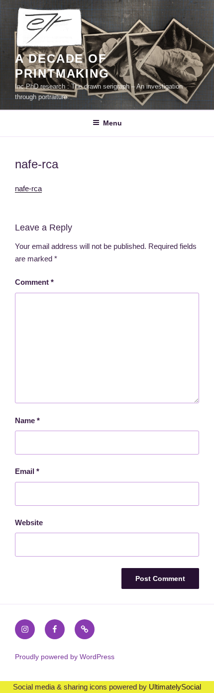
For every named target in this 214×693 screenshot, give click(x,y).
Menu (112, 123)
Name (27, 420)
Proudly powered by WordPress (64, 657)
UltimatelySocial (175, 687)
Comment (34, 282)
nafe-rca (28, 188)
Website (29, 522)
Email (27, 471)
